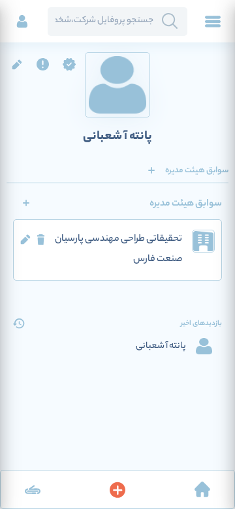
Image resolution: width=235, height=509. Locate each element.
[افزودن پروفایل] (117, 489)
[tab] (196, 170)
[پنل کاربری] (22, 21)
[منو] (212, 21)
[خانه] (202, 489)
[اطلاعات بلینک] (32, 489)
